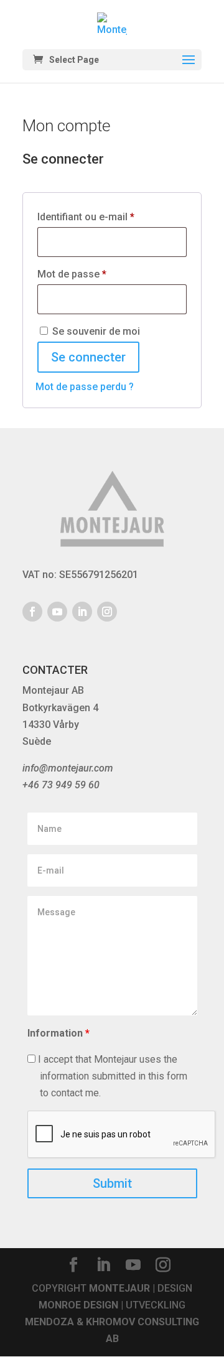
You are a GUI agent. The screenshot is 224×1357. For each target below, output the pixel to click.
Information (58, 1033)
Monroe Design (78, 1305)
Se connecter (88, 357)
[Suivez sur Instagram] (107, 612)
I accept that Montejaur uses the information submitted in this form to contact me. (111, 1076)
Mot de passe (96, 274)
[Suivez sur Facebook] (32, 612)
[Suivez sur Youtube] (57, 612)
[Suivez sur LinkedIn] (82, 612)
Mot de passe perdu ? (84, 387)
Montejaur (119, 1288)
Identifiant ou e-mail (110, 216)
